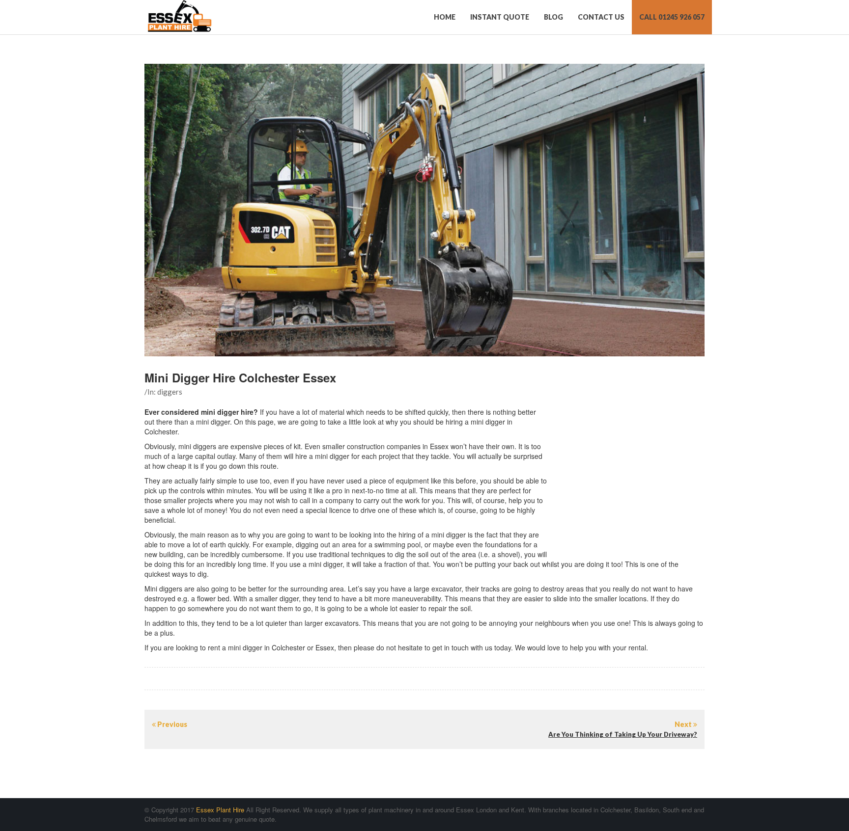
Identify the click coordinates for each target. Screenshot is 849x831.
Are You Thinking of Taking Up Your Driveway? (622, 734)
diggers (169, 391)
